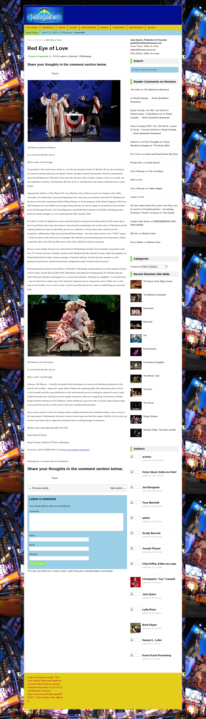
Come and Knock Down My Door (161, 154)
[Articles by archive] (135, 463)
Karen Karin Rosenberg (156, 655)
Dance (104, 27)
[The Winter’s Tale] (136, 381)
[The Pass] (136, 395)
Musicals (48, 27)
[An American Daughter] (136, 368)
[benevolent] (136, 314)
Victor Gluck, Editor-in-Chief (159, 472)
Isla (145, 335)
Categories (135, 266)
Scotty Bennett (151, 533)
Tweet (55, 73)
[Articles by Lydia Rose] (135, 616)
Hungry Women (150, 416)
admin (63, 56)
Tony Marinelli (150, 502)
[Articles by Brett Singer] (135, 631)
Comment (34, 511)
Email (32, 545)
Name (32, 535)
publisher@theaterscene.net (146, 43)
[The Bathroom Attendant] (136, 300)
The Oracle (168, 212)
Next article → (117, 488)
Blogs (151, 27)
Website (33, 554)
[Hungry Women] (136, 422)
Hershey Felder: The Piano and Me (159, 430)
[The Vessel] (136, 408)
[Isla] (136, 341)
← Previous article (38, 488)
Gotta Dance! (153, 162)
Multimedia (89, 27)
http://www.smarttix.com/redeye (76, 449)
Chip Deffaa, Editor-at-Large (159, 563)
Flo (140, 179)
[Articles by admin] (135, 524)
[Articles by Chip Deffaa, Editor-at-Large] (135, 570)
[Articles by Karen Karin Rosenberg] (135, 661)
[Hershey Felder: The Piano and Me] (136, 435)
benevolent (63, 32)
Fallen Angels (155, 188)
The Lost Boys (156, 171)
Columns (32, 27)
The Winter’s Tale (151, 376)
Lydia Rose (149, 609)
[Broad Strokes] (136, 354)
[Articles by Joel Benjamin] (135, 493)
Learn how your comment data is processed (90, 571)
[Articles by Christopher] (135, 585)
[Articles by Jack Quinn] (135, 600)
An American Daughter (153, 362)
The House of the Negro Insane (157, 281)
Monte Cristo (149, 233)
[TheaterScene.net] (103, 15)
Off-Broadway (85, 56)
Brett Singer (149, 624)
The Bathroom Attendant (156, 89)
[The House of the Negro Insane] (136, 287)
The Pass (147, 389)
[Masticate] (136, 327)
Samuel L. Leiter (152, 640)
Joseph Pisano (151, 548)
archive (146, 456)
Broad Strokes (150, 349)
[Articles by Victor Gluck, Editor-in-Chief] (135, 478)
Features (119, 27)
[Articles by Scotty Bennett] (135, 539)
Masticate (147, 322)
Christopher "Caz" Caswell (158, 579)
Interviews (136, 27)
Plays (61, 27)
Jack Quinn (149, 594)
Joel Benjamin (151, 487)
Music (73, 27)
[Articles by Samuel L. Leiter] (135, 646)
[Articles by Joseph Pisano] (135, 555)
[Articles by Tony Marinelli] (135, 509)
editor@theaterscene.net (143, 49)
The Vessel (148, 403)
